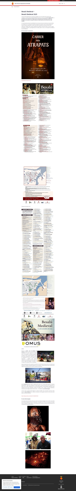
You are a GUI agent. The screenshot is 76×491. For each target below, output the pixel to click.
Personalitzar (6, 487)
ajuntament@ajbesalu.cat (36, 477)
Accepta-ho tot (17, 487)
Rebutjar (11, 487)
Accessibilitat (25, 485)
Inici (12, 6)
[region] (11, 484)
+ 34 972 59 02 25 (29, 477)
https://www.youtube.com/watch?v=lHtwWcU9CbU (30, 395)
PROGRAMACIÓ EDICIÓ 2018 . (26, 80)
